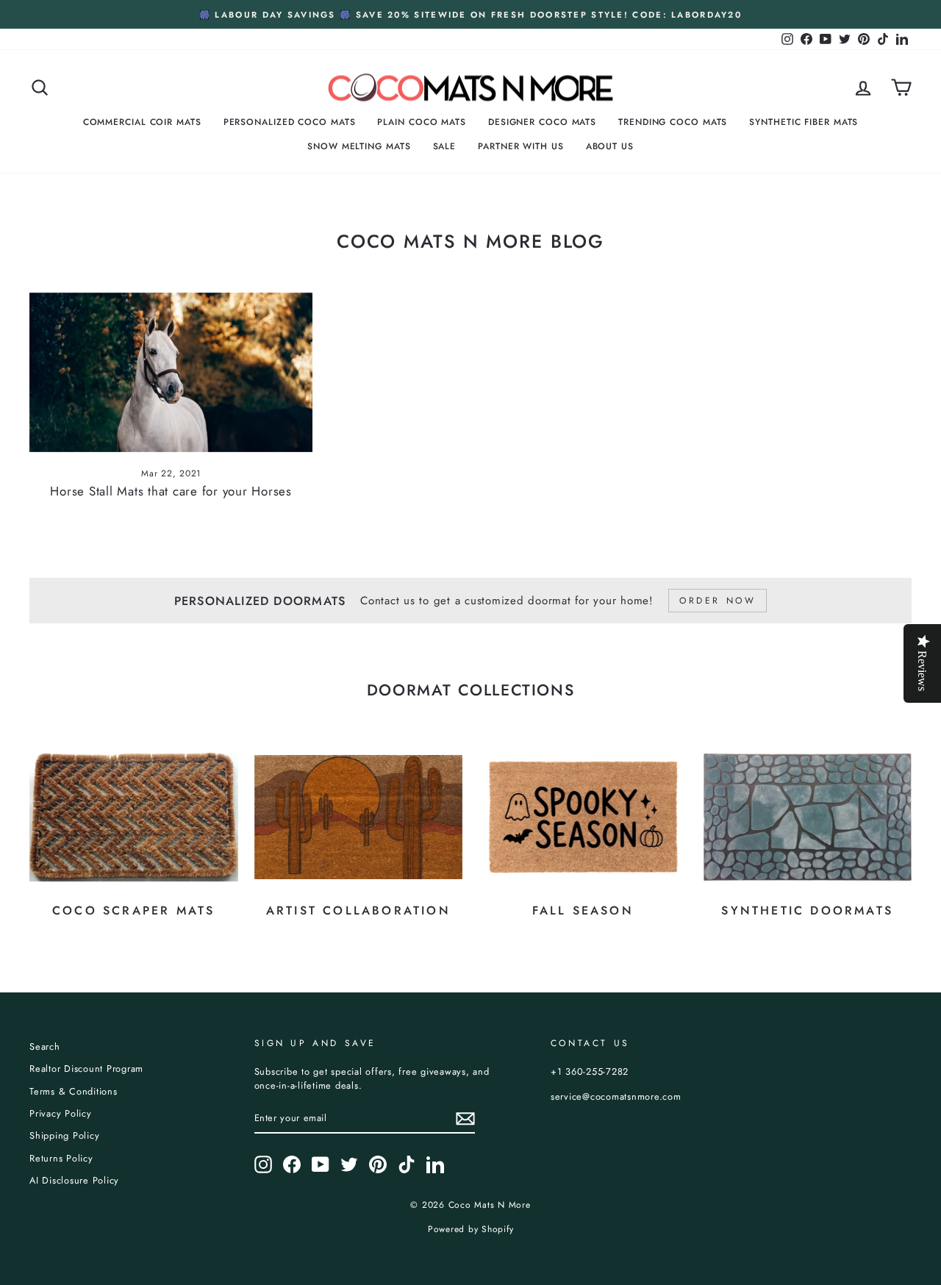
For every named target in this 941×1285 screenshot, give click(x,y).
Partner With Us (521, 146)
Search (44, 1046)
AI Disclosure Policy (74, 1180)
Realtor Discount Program (86, 1068)
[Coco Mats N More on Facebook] (292, 1164)
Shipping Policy (64, 1135)
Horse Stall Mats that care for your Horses (171, 491)
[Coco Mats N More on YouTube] (320, 1164)
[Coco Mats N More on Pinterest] (378, 1164)
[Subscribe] (465, 1118)
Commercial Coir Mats (142, 122)
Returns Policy (61, 1158)
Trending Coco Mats (672, 122)
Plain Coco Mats (421, 122)
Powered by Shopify (471, 1229)
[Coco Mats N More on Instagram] (263, 1164)
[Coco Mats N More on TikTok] (406, 1164)
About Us (610, 146)
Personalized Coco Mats (289, 122)
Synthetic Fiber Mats (803, 122)
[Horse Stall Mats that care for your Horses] (170, 372)
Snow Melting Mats (358, 146)
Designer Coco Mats (542, 122)
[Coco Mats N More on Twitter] (349, 1164)
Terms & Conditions (73, 1091)
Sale (445, 146)
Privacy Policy (60, 1113)
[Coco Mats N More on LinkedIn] (435, 1164)
